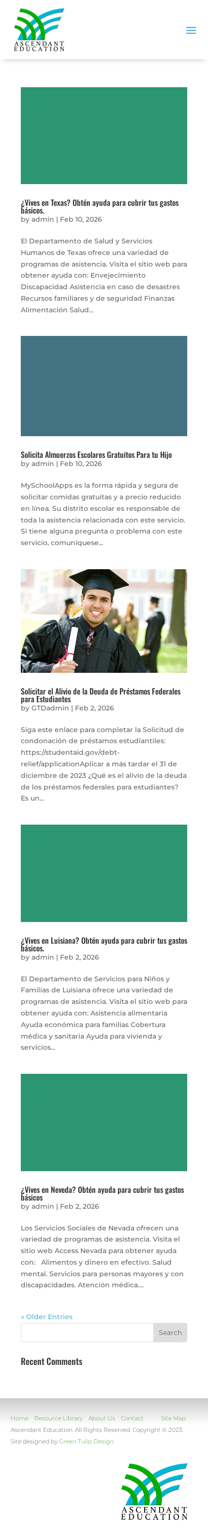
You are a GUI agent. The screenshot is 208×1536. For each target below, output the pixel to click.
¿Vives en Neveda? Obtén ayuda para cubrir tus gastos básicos (102, 1193)
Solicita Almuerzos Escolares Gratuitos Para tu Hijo (96, 454)
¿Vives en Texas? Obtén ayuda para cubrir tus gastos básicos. (99, 206)
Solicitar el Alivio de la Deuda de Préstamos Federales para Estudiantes (100, 695)
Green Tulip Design (86, 1441)
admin (42, 219)
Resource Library (58, 1418)
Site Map (173, 1418)
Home (20, 1418)
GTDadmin (50, 708)
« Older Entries (47, 1316)
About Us (102, 1418)
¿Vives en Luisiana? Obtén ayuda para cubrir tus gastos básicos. (104, 944)
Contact (132, 1418)
